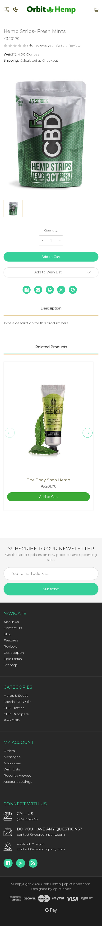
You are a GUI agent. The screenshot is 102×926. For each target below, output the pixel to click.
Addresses (12, 763)
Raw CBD (12, 720)
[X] (61, 290)
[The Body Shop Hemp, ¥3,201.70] (48, 419)
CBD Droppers (16, 714)
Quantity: (51, 230)
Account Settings (18, 781)
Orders (9, 751)
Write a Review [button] (68, 45)
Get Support (14, 652)
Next (88, 433)
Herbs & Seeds (16, 695)
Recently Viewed (17, 775)
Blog (8, 634)
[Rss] (33, 863)
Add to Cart (48, 497)
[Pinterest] (73, 290)
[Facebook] (27, 290)
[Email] (38, 290)
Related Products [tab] (51, 347)
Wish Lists (12, 769)
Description (51, 308)
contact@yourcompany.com (41, 834)
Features (11, 640)
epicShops (62, 889)
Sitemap (11, 665)
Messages (12, 757)
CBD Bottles (14, 708)
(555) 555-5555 (27, 819)
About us (11, 622)
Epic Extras (13, 659)
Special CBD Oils (17, 702)
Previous (10, 433)
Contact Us (13, 628)
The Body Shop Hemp (48, 480)
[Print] (50, 290)
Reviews (10, 646)
